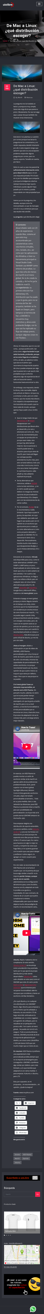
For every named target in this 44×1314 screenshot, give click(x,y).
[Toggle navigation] (39, 4)
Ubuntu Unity (18, 635)
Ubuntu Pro (28, 976)
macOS (17, 1158)
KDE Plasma (27, 1154)
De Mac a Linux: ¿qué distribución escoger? (25, 41)
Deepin (32, 421)
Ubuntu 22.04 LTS (19, 965)
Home (5, 41)
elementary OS (22, 421)
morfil (19, 97)
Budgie (31, 507)
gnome (17, 1154)
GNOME (34, 483)
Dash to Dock (18, 985)
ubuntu (17, 1162)
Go (38, 1194)
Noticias (30, 97)
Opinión (26, 1158)
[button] (4, 1235)
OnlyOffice (33, 588)
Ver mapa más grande (10, 1267)
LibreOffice (23, 588)
